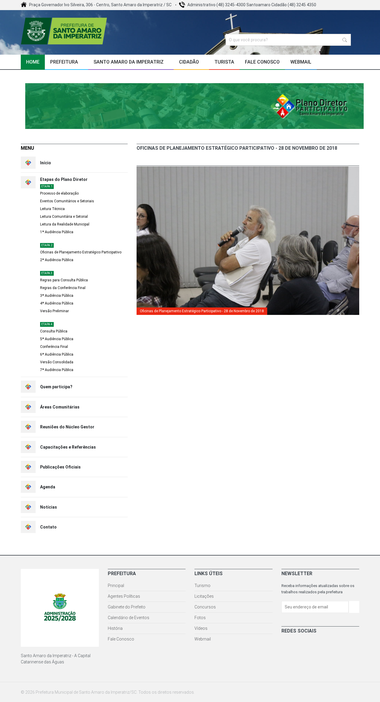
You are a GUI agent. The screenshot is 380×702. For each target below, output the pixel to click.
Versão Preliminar (54, 311)
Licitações (204, 596)
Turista (224, 62)
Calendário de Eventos (128, 617)
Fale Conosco (262, 62)
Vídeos (201, 628)
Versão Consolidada (56, 362)
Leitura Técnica (52, 209)
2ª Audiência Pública (56, 260)
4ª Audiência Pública (56, 303)
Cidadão (189, 62)
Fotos (200, 617)
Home (32, 62)
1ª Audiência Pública (56, 232)
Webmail (300, 62)
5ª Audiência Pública (56, 339)
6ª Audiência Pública (56, 354)
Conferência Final (54, 347)
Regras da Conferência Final (63, 288)
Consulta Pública (53, 331)
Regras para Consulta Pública (64, 280)
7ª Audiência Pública (56, 370)
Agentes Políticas (124, 596)
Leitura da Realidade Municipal (64, 224)
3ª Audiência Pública (56, 296)
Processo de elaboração (59, 193)
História (115, 628)
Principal (116, 585)
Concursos (205, 607)
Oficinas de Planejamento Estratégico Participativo (80, 252)
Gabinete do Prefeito (126, 607)
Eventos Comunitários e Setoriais (67, 201)
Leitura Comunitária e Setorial (64, 216)
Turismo (202, 585)
